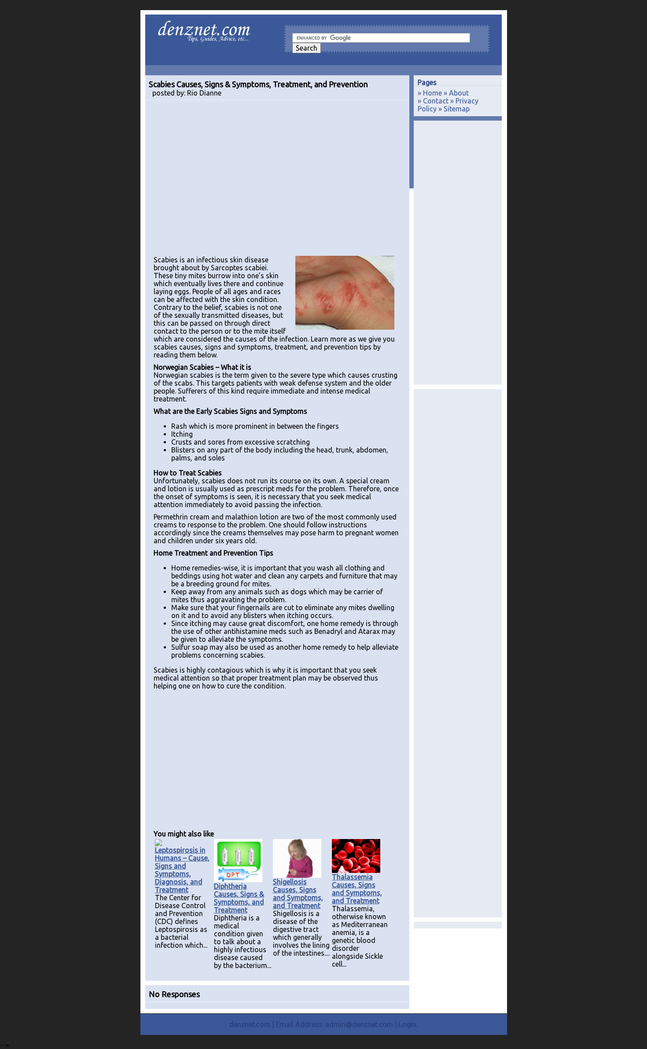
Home (432, 93)
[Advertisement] (277, 181)
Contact (435, 101)
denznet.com (249, 1024)
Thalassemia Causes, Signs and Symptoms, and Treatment (357, 889)
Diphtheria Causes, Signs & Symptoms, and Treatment (239, 898)
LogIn (407, 1024)
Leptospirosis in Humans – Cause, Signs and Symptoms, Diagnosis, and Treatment (182, 870)
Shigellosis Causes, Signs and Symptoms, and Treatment (298, 893)
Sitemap (457, 109)
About (459, 93)
